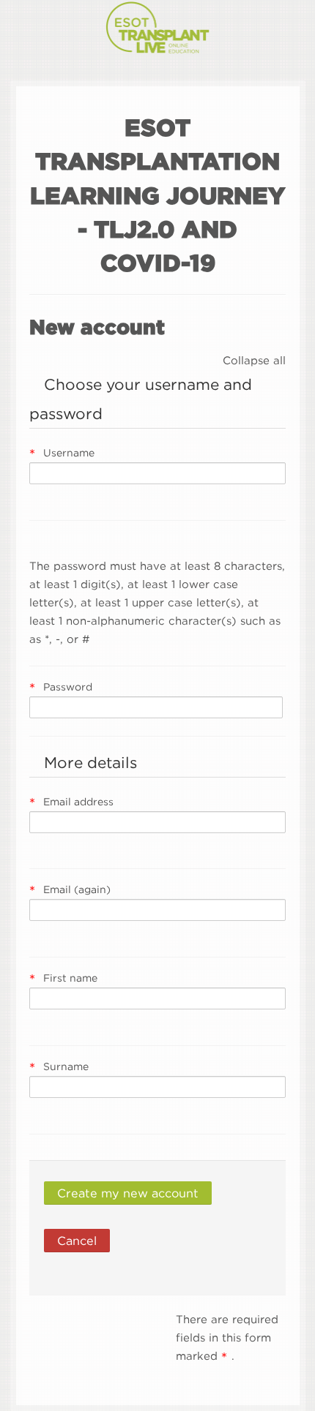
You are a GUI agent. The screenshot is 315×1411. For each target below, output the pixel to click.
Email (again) (77, 889)
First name (70, 977)
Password (67, 686)
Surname (66, 1066)
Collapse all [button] (254, 360)
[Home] (157, 29)
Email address (78, 801)
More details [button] (90, 762)
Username (68, 452)
